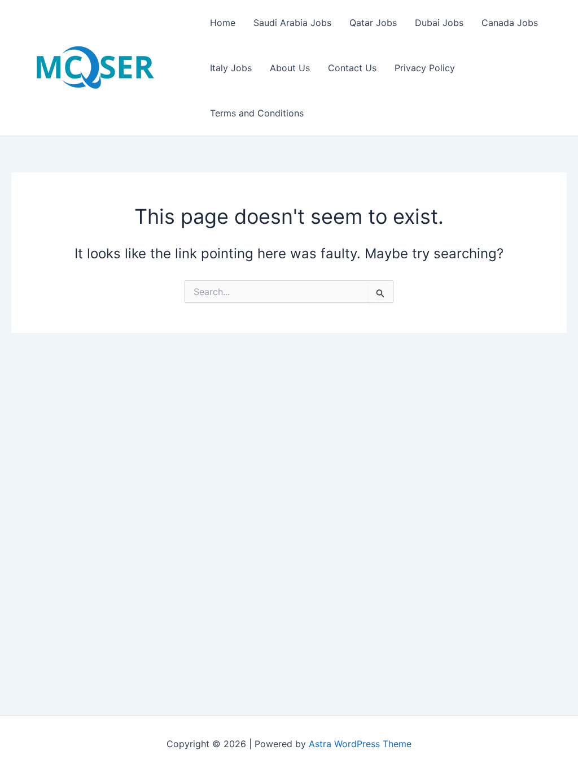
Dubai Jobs (439, 22)
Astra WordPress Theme (360, 743)
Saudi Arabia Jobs (292, 22)
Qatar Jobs (373, 22)
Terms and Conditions (257, 113)
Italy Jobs (231, 67)
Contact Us (352, 67)
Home (222, 22)
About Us (290, 67)
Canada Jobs (509, 22)
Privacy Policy (425, 67)
